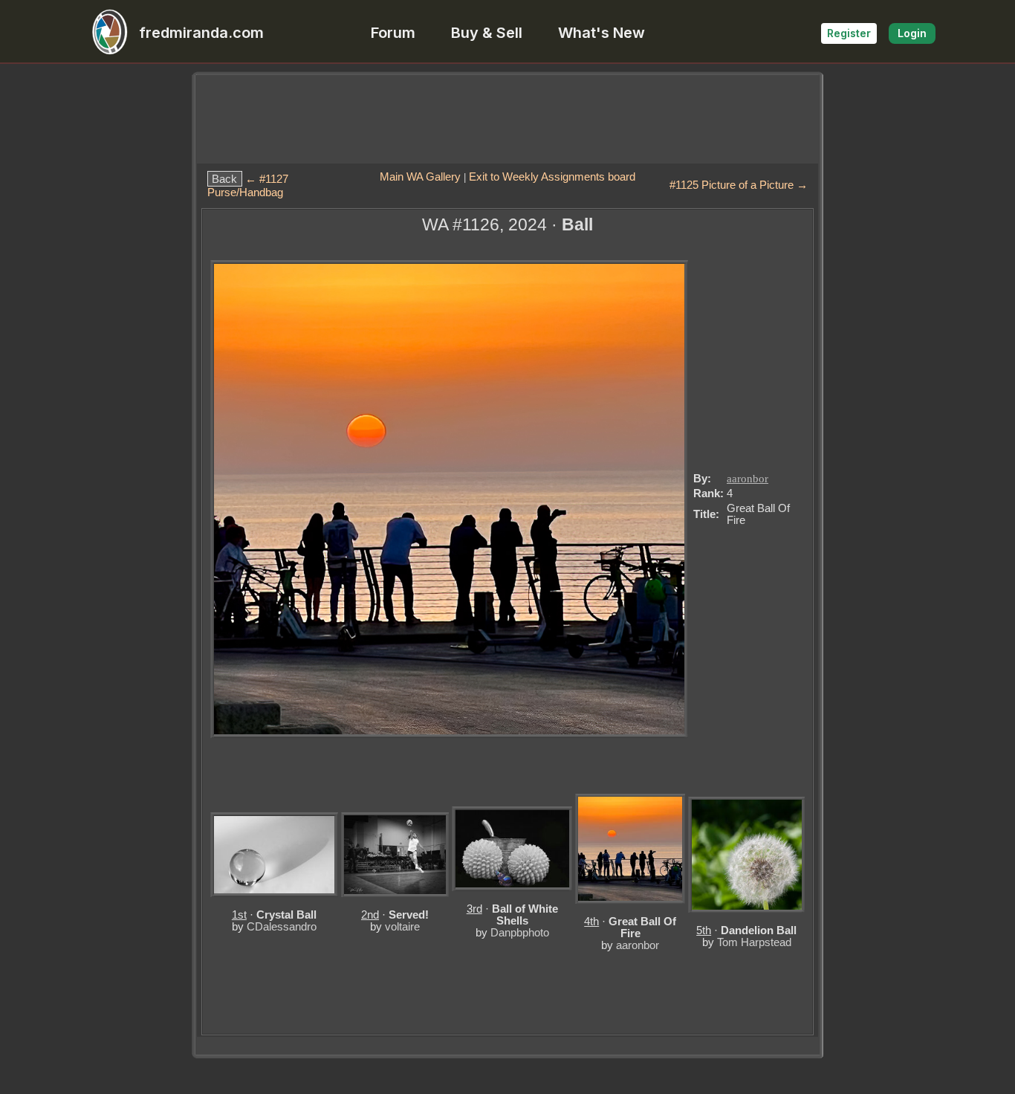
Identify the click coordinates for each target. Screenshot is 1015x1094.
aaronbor (747, 479)
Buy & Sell (486, 33)
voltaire (402, 926)
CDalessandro (282, 926)
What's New (601, 33)
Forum (393, 33)
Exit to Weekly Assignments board (552, 176)
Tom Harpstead (754, 942)
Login (912, 33)
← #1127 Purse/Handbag (247, 185)
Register (849, 33)
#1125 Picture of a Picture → (738, 184)
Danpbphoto (519, 932)
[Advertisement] (507, 118)
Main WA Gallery (420, 176)
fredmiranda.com (201, 33)
